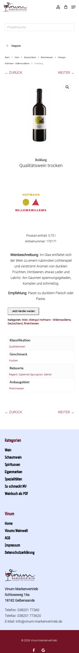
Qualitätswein (17, 346)
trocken (13, 360)
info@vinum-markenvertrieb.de (39, 621)
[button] (73, 7)
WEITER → (66, 73)
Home (8, 523)
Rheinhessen (47, 57)
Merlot (48, 374)
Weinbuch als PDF (16, 493)
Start (7, 57)
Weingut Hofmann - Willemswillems (50, 319)
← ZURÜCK (13, 73)
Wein (17, 57)
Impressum (12, 545)
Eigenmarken (13, 471)
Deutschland (30, 57)
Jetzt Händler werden (23, 311)
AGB (7, 537)
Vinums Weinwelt (16, 530)
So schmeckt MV (15, 486)
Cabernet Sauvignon (31, 374)
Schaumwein (13, 457)
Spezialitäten (13, 478)
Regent (13, 374)
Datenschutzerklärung (20, 552)
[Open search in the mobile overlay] (39, 27)
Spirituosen (12, 464)
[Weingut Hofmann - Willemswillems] (31, 204)
